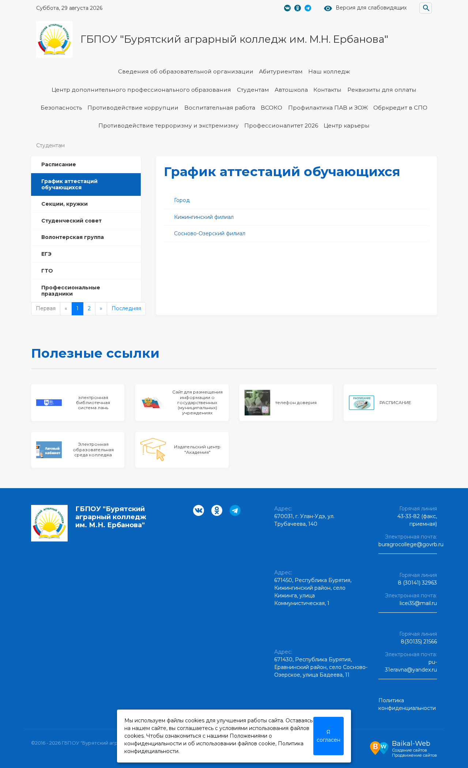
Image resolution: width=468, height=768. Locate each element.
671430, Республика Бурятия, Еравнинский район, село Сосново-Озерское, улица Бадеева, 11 (320, 667)
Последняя (126, 308)
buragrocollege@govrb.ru (411, 544)
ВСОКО (271, 107)
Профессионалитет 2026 (281, 125)
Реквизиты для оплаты (381, 89)
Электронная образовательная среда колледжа (93, 449)
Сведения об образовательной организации (185, 71)
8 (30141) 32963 (417, 582)
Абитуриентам (281, 71)
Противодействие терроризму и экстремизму (168, 125)
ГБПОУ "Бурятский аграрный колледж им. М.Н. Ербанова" (234, 39)
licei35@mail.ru (418, 603)
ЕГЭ (46, 254)
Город (182, 200)
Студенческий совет (71, 220)
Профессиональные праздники (70, 290)
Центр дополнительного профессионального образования (141, 89)
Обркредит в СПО (400, 107)
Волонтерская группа (72, 237)
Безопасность (61, 107)
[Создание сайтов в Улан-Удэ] (379, 747)
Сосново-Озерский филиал (209, 233)
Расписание (58, 164)
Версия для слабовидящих (371, 8)
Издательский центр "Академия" (197, 449)
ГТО (47, 270)
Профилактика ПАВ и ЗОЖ (328, 107)
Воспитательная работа (219, 107)
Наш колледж (329, 71)
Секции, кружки (64, 203)
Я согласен (328, 736)
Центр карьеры (347, 125)
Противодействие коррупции (132, 107)
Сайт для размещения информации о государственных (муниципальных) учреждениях (197, 402)
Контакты (327, 89)
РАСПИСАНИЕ (395, 402)
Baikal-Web (411, 744)
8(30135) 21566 (419, 641)
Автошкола (291, 89)
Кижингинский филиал (204, 217)
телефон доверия (296, 402)
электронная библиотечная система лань (93, 403)
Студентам (253, 89)
